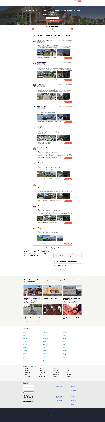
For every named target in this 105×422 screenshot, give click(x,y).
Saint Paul (44, 341)
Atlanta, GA (27, 368)
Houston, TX (41, 370)
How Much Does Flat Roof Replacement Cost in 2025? (33, 318)
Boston (44, 335)
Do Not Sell (53, 415)
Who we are (72, 396)
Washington (25, 350)
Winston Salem (45, 356)
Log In (75, 1)
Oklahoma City (45, 362)
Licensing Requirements (74, 391)
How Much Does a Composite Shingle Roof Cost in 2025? (33, 299)
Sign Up (79, 1)
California (50, 415)
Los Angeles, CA (55, 370)
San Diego (25, 342)
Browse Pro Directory (59, 385)
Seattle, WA (55, 376)
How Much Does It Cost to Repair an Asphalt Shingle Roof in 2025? (71, 299)
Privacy (48, 415)
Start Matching (53, 20)
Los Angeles (25, 338)
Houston (64, 347)
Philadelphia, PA (28, 374)
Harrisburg (64, 332)
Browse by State (33, 366)
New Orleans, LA (56, 372)
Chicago (24, 360)
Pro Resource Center (59, 397)
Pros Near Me (72, 389)
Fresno (24, 335)
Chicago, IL (55, 368)
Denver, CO (27, 370)
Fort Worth (64, 345)
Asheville (44, 350)
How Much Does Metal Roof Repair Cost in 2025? (71, 318)
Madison (64, 357)
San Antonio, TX (69, 374)
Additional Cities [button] (25, 378)
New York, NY (69, 372)
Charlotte (44, 351)
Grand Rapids (45, 338)
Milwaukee (64, 359)
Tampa (24, 357)
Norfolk (64, 351)
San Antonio (65, 348)
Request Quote (68, 79)
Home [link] (24, 5)
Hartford (24, 348)
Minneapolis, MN (42, 372)
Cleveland (44, 359)
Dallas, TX (68, 368)
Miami (24, 354)
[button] (40, 52)
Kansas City (45, 342)
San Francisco (25, 344)
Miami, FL (68, 370)
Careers (72, 397)
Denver (24, 347)
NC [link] (26, 5)
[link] (52, 41)
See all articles (77, 280)
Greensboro (45, 353)
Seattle (64, 356)
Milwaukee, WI (27, 372)
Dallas (64, 342)
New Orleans (45, 332)
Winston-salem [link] (30, 5)
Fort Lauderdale (26, 351)
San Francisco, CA (42, 376)
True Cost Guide (73, 385)
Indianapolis (25, 362)
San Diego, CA (27, 376)
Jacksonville (25, 353)
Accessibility (56, 415)
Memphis (64, 338)
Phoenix (24, 332)
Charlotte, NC (41, 368)
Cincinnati (44, 357)
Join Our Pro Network (59, 396)
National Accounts (59, 400)
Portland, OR (41, 374)
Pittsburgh (64, 335)
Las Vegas (44, 345)
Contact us (72, 401)
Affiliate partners (73, 404)
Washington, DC (69, 376)
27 (58, 247)
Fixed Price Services (59, 386)
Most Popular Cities (26, 366)
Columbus (44, 360)
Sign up (29, 392)
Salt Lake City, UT (56, 374)
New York (44, 348)
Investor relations (73, 400)
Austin (64, 341)
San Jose (24, 345)
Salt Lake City (65, 350)
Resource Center (73, 386)
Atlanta (24, 359)
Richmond (64, 353)
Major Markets (26, 328)
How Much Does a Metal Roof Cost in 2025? (51, 317)
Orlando (24, 356)
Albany (44, 347)
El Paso (64, 344)
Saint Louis (45, 344)
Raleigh (44, 354)
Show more (70, 48)
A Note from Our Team (74, 390)
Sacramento (25, 341)
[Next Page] (61, 247)
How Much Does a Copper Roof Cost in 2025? (52, 298)
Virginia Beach (65, 354)
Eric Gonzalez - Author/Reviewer (48, 316)
